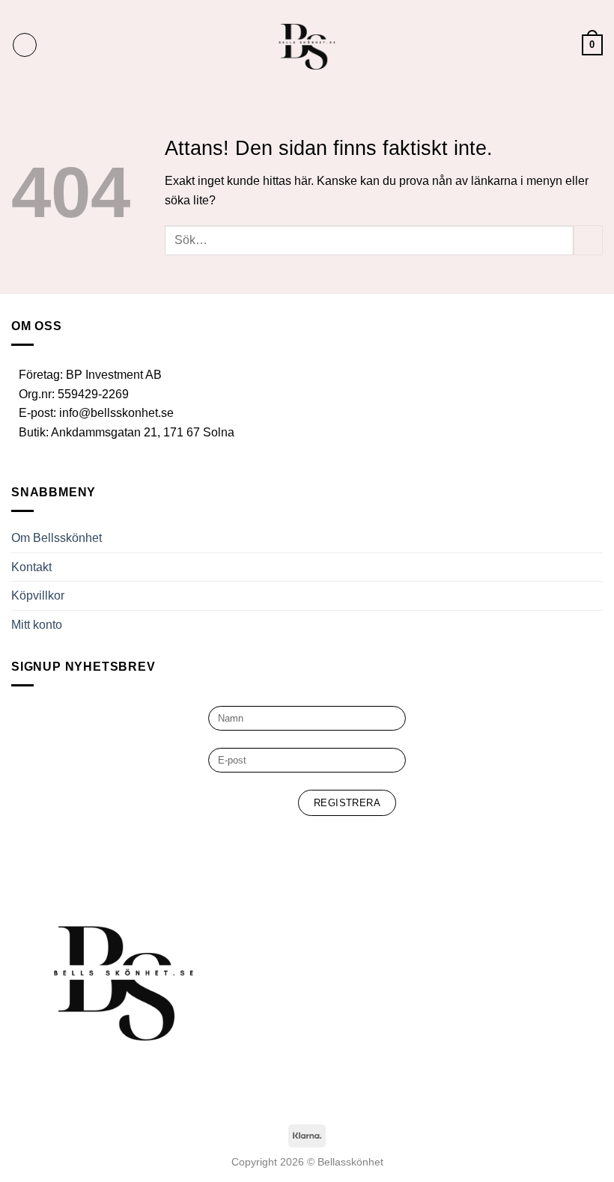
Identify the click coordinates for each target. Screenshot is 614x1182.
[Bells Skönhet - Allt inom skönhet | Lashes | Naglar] (307, 45)
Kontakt (31, 567)
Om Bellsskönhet (56, 537)
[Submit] (588, 240)
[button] (25, 45)
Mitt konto (36, 624)
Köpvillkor (37, 595)
